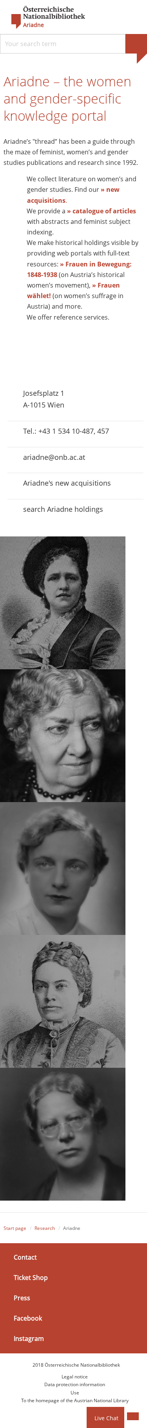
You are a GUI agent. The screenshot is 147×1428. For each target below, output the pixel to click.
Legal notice (75, 1376)
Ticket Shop (31, 1277)
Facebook (28, 1318)
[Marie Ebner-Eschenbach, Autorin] (62, 1001)
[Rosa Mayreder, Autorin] (62, 735)
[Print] (133, 1416)
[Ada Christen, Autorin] (62, 602)
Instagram (29, 1338)
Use (75, 1392)
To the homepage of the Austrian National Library (75, 1400)
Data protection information (74, 1384)
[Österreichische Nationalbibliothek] (44, 17)
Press (22, 1298)
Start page (15, 1228)
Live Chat (106, 1418)
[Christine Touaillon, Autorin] (62, 1134)
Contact (25, 1257)
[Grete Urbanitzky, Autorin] (62, 868)
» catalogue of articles (101, 211)
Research (44, 1228)
